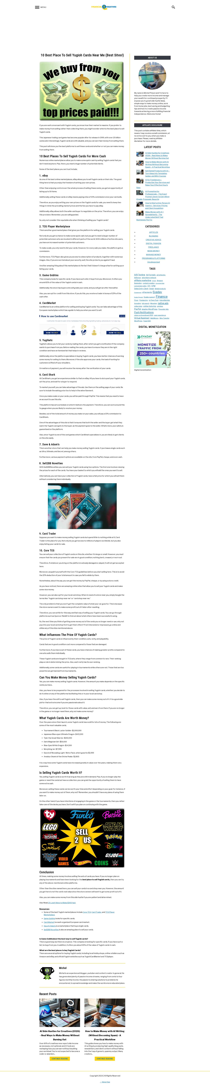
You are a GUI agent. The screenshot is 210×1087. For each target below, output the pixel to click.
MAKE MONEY (153, 251)
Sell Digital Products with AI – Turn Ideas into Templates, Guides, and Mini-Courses (157, 173)
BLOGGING (153, 236)
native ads (163, 303)
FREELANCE (153, 247)
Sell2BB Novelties (51, 930)
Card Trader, (97, 912)
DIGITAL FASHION (153, 243)
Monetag (153, 303)
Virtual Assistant (141, 318)
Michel (63, 968)
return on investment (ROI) (143, 315)
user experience (160, 315)
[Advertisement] (105, 34)
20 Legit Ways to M (56, 903)
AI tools (154, 280)
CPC (148, 286)
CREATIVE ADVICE (153, 240)
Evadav (157, 292)
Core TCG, (87, 912)
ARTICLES (153, 232)
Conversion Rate (160, 283)
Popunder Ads (163, 309)
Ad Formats (151, 275)
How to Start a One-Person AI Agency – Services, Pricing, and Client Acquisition (157, 205)
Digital (151, 289)
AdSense (137, 278)
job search (145, 303)
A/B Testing (139, 274)
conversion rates (140, 286)
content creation (149, 283)
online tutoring (149, 306)
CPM (153, 286)
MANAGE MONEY (153, 255)
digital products (160, 289)
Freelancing (143, 300)
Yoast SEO (147, 321)
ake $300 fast (70, 903)
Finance (162, 296)
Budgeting (138, 283)
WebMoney (154, 318)
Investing (137, 303)
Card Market (49, 922)
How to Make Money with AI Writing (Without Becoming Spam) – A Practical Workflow (157, 164)
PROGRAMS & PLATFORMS (153, 258)
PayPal (137, 309)
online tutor (138, 306)
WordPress (138, 321)
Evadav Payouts (138, 297)
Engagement (137, 292)
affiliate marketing (142, 280)
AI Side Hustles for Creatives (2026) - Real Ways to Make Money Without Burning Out (60, 1035)
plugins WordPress (150, 309)
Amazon (160, 280)
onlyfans (160, 306)
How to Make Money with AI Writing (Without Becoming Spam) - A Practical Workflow (104, 1035)
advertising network (149, 278)
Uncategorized (153, 262)
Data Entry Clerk (141, 288)
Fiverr (136, 300)
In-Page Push (154, 300)
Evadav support (149, 297)
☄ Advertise (105, 1082)
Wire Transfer (164, 318)
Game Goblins (49, 918)
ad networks (161, 275)
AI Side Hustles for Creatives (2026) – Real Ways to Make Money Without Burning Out (157, 155)
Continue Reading (60, 1059)
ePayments (147, 292)
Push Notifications (144, 312)
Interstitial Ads (164, 300)
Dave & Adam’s (50, 926)
